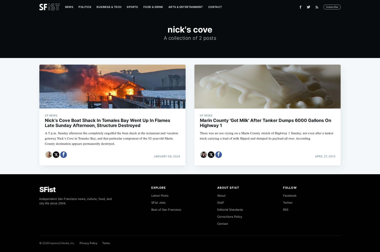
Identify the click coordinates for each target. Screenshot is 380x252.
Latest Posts (159, 195)
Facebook (289, 195)
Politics (85, 7)
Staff (220, 202)
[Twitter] (308, 7)
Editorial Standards (230, 209)
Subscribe (332, 7)
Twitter (288, 202)
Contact (215, 7)
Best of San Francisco (166, 209)
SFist (47, 189)
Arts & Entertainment (185, 7)
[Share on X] (56, 154)
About (221, 195)
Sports (132, 7)
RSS (285, 209)
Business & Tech (109, 7)
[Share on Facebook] (63, 154)
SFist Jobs (158, 202)
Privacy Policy (88, 243)
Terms (106, 243)
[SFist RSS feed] (318, 7)
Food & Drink (153, 7)
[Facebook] (300, 7)
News (69, 7)
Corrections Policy (229, 216)
